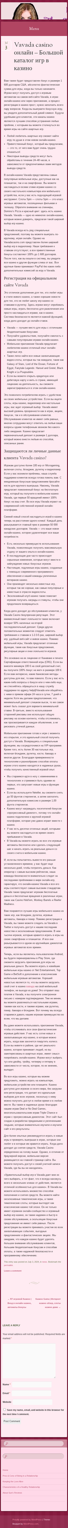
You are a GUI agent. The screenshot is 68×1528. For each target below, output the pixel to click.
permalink (8, 1265)
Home (5, 1470)
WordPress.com (30, 1524)
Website (7, 1402)
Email (6, 1393)
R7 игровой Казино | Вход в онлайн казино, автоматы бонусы (19, 1303)
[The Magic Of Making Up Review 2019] (28, 10)
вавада (30, 986)
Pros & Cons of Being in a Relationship (20, 1476)
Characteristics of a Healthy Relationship (21, 1487)
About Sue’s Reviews (12, 1493)
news (44, 1262)
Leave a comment (13, 1271)
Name (7, 1384)
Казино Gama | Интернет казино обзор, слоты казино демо (48, 1303)
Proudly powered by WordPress (27, 1519)
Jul (6, 44)
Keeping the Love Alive (13, 1481)
